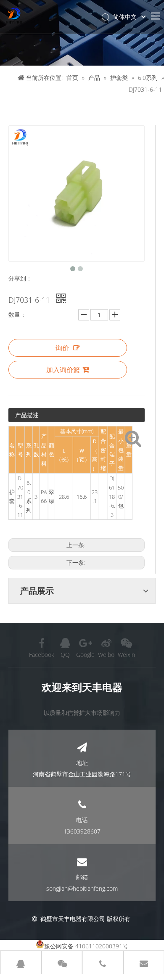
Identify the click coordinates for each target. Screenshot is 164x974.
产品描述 (27, 415)
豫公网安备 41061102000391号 (86, 946)
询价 (62, 347)
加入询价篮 (63, 369)
